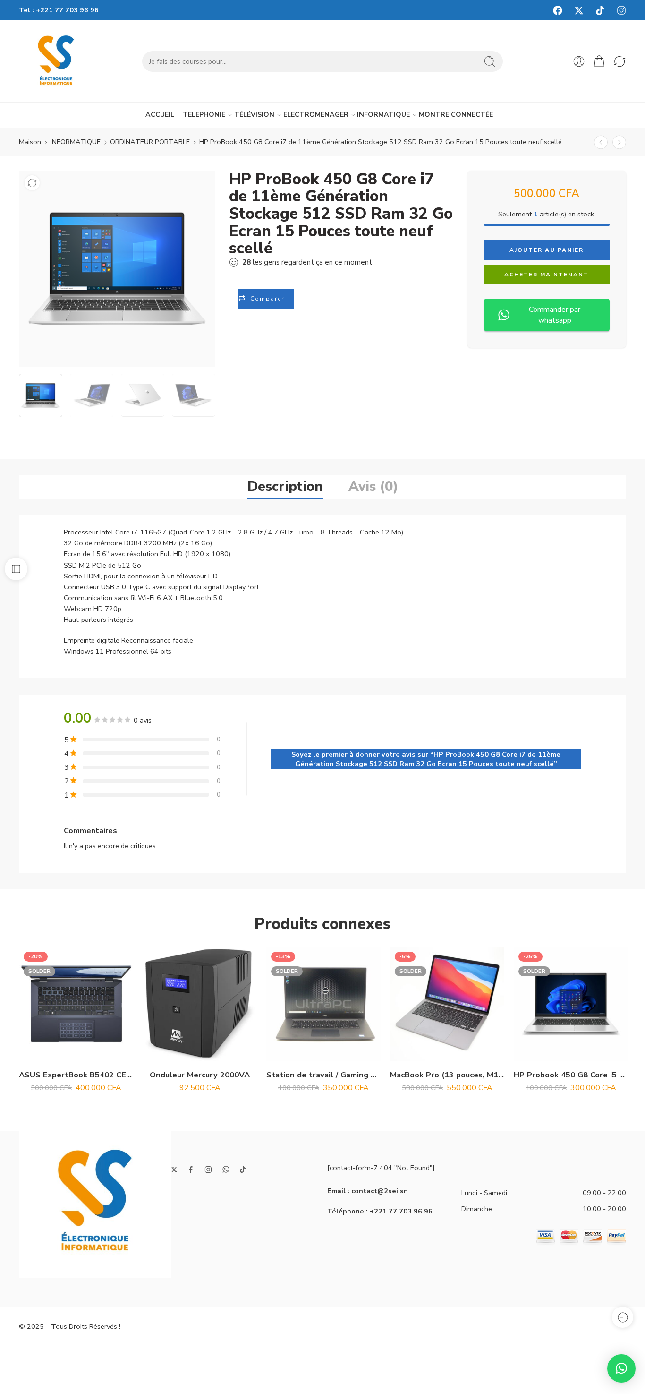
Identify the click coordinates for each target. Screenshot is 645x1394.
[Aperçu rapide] (76, 1051)
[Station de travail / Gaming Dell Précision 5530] (323, 1004)
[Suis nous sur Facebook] (191, 1169)
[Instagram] (621, 10)
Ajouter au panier (546, 250)
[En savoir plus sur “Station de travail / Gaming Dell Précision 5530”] (305, 1051)
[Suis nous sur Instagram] (208, 1169)
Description (285, 486)
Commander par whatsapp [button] (554, 314)
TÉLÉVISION (254, 114)
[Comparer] (32, 182)
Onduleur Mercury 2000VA (200, 1074)
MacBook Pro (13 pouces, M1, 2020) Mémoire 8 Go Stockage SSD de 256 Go (447, 1074)
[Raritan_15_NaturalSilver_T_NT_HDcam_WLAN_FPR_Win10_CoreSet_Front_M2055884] (117, 269)
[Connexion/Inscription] (579, 61)
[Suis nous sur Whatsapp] (226, 1169)
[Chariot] (599, 61)
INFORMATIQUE (383, 114)
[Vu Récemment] (622, 1317)
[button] (181, 1051)
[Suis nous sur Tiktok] (242, 1169)
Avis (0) (373, 486)
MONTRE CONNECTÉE (456, 114)
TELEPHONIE (204, 114)
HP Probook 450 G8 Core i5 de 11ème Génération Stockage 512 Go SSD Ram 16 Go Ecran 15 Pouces (571, 1074)
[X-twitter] (578, 10)
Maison (30, 141)
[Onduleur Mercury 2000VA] (200, 1004)
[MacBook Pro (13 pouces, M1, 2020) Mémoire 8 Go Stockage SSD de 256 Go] (447, 1004)
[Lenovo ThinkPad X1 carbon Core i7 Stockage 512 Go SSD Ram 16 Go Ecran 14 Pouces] (619, 142)
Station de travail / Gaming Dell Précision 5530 (323, 1074)
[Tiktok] (600, 10)
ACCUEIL (159, 114)
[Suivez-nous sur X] (174, 1169)
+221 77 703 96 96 (67, 10)
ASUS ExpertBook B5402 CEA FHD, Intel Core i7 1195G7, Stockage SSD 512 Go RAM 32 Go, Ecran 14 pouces (76, 1074)
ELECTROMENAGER (315, 114)
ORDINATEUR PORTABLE (150, 141)
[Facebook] (557, 10)
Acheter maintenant (546, 274)
